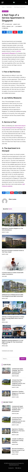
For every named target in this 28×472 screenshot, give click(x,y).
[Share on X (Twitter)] (9, 32)
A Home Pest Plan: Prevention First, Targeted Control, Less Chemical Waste (18, 382)
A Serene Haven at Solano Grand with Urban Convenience (12, 273)
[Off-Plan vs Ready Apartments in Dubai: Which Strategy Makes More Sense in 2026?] (14, 308)
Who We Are (18, 468)
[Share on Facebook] (4, 32)
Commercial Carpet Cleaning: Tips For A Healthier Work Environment (17, 371)
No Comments (19, 26)
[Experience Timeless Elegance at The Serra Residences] (14, 219)
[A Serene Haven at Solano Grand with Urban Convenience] (14, 263)
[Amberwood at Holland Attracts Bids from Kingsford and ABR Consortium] (14, 286)
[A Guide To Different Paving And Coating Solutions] (6, 441)
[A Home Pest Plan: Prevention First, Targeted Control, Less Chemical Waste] (6, 382)
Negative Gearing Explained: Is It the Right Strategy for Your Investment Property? (12, 342)
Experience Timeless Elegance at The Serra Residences (18, 393)
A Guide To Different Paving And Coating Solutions (18, 440)
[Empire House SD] (14, 2)
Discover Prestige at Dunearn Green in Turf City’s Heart (18, 450)
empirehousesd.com (14, 464)
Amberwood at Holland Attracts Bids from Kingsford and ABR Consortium (12, 295)
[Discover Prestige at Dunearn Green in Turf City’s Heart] (14, 241)
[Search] (25, 2)
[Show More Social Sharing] (24, 32)
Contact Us (11, 468)
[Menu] (3, 2)
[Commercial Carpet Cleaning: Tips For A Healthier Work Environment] (6, 371)
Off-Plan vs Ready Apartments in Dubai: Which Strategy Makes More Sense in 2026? (13, 318)
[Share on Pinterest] (15, 32)
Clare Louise (9, 24)
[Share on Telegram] (20, 32)
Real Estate (5, 11)
